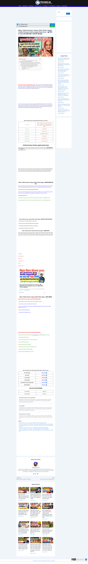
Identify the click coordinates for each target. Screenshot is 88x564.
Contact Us (53, 560)
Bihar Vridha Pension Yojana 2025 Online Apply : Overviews (29, 60)
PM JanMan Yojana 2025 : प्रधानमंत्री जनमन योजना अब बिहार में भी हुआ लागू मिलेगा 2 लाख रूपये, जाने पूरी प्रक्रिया (36, 424)
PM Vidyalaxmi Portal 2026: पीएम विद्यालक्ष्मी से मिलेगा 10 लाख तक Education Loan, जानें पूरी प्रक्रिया (63, 94)
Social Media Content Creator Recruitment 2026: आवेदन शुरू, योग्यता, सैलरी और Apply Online (64, 110)
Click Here (44, 372)
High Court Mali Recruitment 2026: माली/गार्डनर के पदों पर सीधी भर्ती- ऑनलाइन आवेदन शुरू (64, 105)
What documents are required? (25, 68)
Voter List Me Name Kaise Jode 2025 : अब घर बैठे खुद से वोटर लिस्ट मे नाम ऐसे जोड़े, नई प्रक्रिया (34, 428)
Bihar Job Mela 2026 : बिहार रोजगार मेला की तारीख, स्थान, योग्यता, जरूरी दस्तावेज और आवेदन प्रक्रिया (63, 70)
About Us (48, 560)
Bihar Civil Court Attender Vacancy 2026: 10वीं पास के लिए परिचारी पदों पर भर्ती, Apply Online (64, 59)
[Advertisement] (35, 16)
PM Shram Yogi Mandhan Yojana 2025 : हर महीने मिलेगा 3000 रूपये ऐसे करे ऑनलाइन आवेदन (33, 427)
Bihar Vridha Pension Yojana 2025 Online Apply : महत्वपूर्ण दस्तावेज (29, 64)
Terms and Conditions (42, 560)
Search (68, 13)
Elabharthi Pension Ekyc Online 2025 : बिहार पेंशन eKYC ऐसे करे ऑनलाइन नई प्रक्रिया (32, 422)
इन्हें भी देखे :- (24, 69)
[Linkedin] (37, 473)
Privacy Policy (35, 560)
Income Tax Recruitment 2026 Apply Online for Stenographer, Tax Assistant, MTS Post (64, 75)
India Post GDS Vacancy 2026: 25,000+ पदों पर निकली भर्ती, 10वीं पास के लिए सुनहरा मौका (64, 99)
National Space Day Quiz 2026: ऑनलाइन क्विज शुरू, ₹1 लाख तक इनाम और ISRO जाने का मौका (64, 64)
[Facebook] (33, 473)
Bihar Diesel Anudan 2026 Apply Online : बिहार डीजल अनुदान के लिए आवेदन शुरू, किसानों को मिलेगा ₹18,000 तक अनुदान (35, 513)
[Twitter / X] (35, 473)
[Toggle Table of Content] (40, 59)
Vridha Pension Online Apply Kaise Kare (25, 61)
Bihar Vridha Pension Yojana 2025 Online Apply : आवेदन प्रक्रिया (29, 65)
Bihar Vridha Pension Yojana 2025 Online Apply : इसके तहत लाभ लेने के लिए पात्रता (31, 63)
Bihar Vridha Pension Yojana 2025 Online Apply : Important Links (29, 66)
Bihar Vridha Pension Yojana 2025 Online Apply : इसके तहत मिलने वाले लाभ (30, 62)
